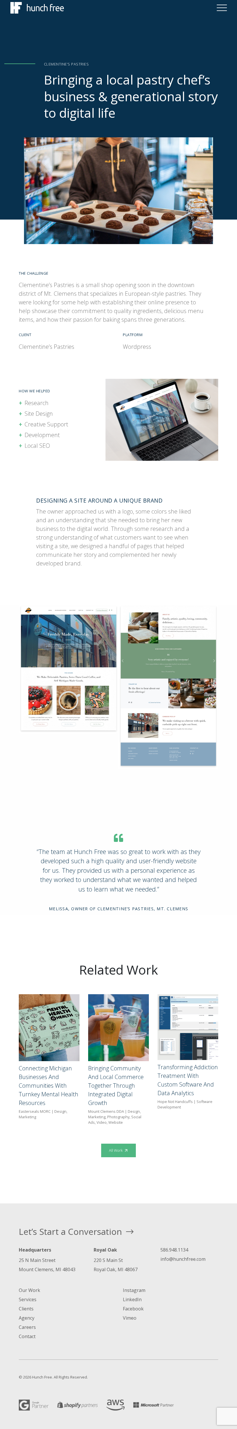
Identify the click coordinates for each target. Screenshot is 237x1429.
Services (27, 1299)
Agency (26, 1318)
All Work (116, 1150)
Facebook (133, 1309)
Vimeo (129, 1318)
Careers (27, 1327)
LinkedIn (132, 1299)
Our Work (29, 1290)
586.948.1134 (174, 1250)
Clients (26, 1309)
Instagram (134, 1290)
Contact (27, 1336)
